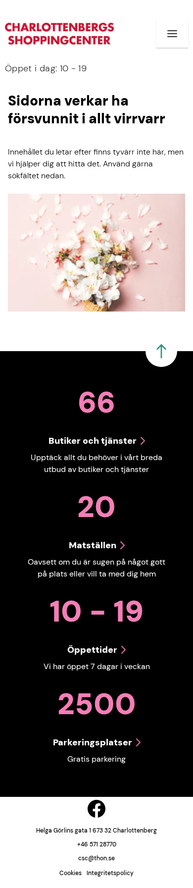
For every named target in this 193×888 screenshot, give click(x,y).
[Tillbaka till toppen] (161, 351)
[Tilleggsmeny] (172, 34)
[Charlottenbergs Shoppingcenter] (59, 33)
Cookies (70, 873)
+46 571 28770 (96, 844)
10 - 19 (46, 68)
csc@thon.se (96, 858)
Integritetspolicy (110, 873)
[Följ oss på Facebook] (96, 809)
